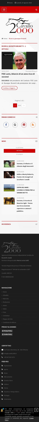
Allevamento (8, 377)
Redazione (6, 302)
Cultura (6, 384)
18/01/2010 (5, 71)
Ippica (6, 369)
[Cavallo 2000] (19, 25)
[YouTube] (24, 124)
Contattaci (6, 316)
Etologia (6, 395)
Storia (6, 388)
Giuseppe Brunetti (31, 71)
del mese (19, 151)
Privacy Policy (8, 331)
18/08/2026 (20, 198)
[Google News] (15, 124)
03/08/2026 (20, 172)
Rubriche (6, 299)
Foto (4, 312)
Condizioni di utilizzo (9, 322)
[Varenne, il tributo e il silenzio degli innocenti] (9, 163)
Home (5, 39)
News (6, 373)
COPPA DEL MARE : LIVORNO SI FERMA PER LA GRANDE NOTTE (26, 190)
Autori (5, 305)
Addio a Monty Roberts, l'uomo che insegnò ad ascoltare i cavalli (25, 177)
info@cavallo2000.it (10, 353)
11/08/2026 (20, 185)
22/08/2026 (20, 161)
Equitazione (8, 54)
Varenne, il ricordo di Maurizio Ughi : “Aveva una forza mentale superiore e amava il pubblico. (24, 206)
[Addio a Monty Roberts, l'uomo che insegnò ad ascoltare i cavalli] (9, 174)
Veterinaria (7, 399)
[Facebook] (6, 124)
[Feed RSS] (32, 124)
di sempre (19, 154)
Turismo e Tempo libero (11, 392)
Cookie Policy (8, 334)
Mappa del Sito (8, 319)
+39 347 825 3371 (9, 357)
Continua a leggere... (9, 88)
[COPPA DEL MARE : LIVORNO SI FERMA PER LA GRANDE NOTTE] (9, 187)
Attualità (5, 295)
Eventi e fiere (8, 380)
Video (5, 309)
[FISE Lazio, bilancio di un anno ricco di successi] (19, 60)
